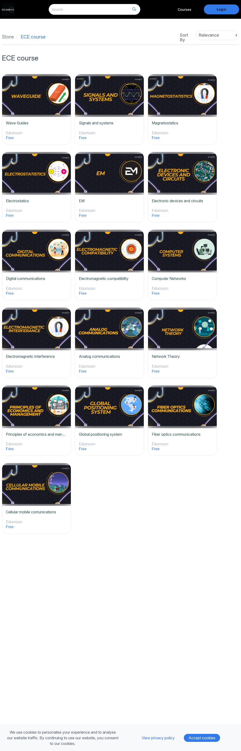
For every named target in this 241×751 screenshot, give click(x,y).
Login (221, 9)
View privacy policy (158, 738)
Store (8, 37)
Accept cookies (202, 738)
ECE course (33, 37)
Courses (184, 9)
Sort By (184, 37)
